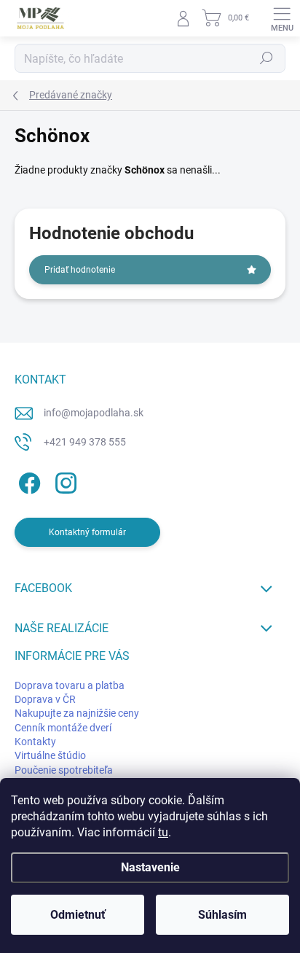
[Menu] (282, 18)
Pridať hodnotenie (79, 270)
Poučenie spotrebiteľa (64, 770)
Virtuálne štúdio (50, 755)
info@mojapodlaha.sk (93, 413)
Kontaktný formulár (87, 532)
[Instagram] (63, 481)
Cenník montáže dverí (63, 728)
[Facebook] (27, 481)
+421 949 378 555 (85, 442)
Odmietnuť (78, 915)
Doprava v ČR (45, 699)
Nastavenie (150, 867)
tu (163, 832)
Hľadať (266, 58)
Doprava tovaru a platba (70, 685)
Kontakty (35, 741)
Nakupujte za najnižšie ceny (77, 713)
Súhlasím (222, 915)
